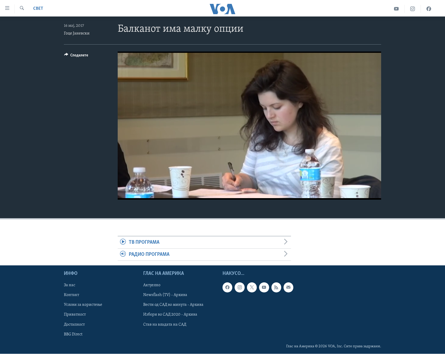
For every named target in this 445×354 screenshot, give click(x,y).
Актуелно (151, 285)
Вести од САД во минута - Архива (173, 305)
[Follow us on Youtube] (264, 287)
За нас (69, 285)
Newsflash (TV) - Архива (165, 295)
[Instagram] (413, 9)
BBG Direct (73, 334)
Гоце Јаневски (77, 33)
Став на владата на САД (164, 325)
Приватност (75, 315)
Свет (38, 8)
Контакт (71, 295)
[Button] (76, 56)
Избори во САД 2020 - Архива (170, 315)
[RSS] (276, 287)
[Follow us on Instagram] (239, 287)
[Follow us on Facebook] (227, 287)
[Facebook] (429, 9)
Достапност (74, 325)
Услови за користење (83, 305)
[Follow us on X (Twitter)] (252, 287)
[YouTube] (396, 9)
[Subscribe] (288, 287)
